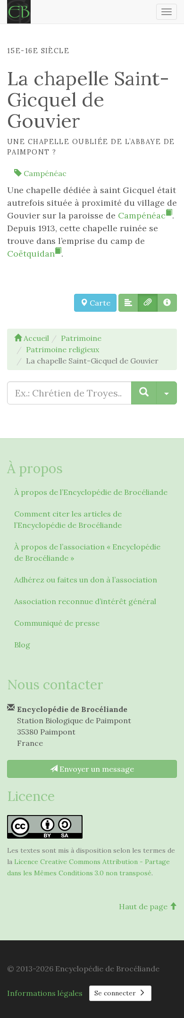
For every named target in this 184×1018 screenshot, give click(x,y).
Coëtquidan (31, 253)
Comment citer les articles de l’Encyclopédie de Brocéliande (68, 519)
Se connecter (116, 993)
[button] (128, 303)
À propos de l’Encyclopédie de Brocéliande (90, 492)
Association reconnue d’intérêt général (85, 601)
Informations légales (45, 993)
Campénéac (44, 173)
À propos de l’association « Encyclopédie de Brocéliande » (87, 552)
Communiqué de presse (57, 623)
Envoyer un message (96, 769)
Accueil (35, 338)
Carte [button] (99, 302)
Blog (22, 644)
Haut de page (144, 906)
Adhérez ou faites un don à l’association (85, 579)
